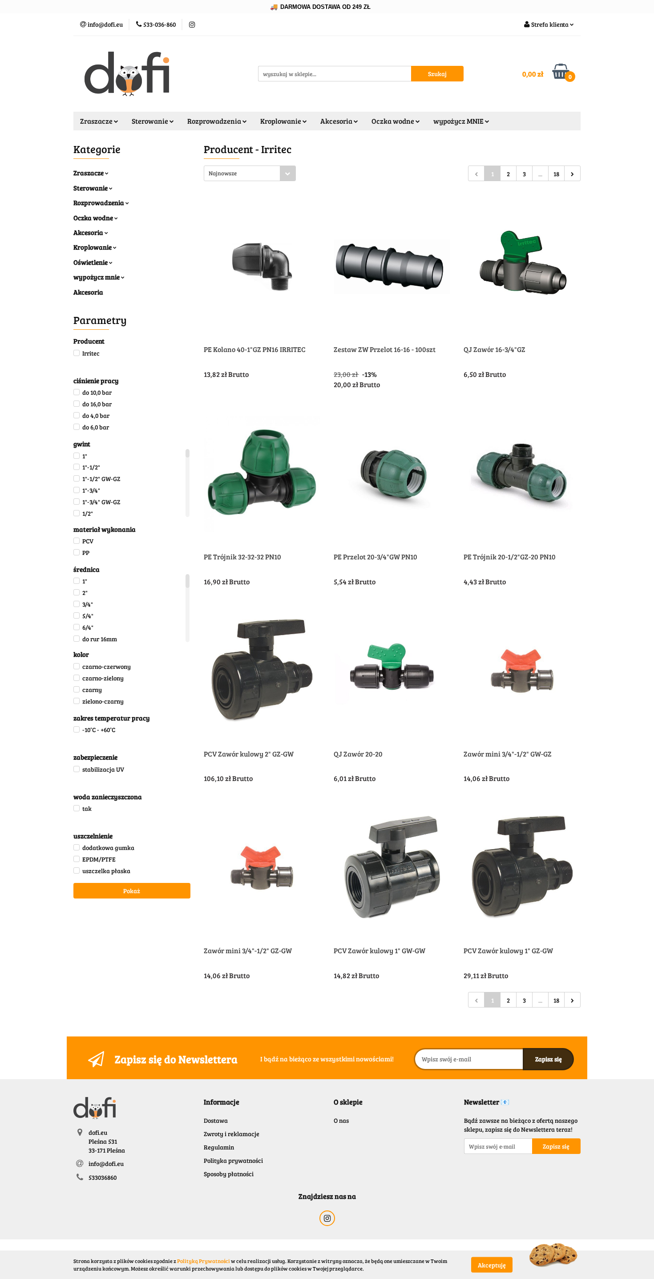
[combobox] (250, 173)
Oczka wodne (93, 217)
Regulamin (219, 1147)
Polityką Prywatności (203, 1260)
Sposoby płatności (229, 1174)
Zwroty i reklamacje (231, 1133)
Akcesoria (89, 232)
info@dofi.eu (106, 1163)
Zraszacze (89, 172)
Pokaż (131, 890)
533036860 (103, 1177)
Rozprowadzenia (99, 202)
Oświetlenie (91, 262)
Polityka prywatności (233, 1160)
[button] (221, 1102)
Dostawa (216, 1120)
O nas (341, 1120)
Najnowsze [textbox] (223, 173)
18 (556, 174)
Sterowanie (91, 187)
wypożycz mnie (97, 276)
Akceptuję (492, 1264)
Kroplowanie (93, 247)
